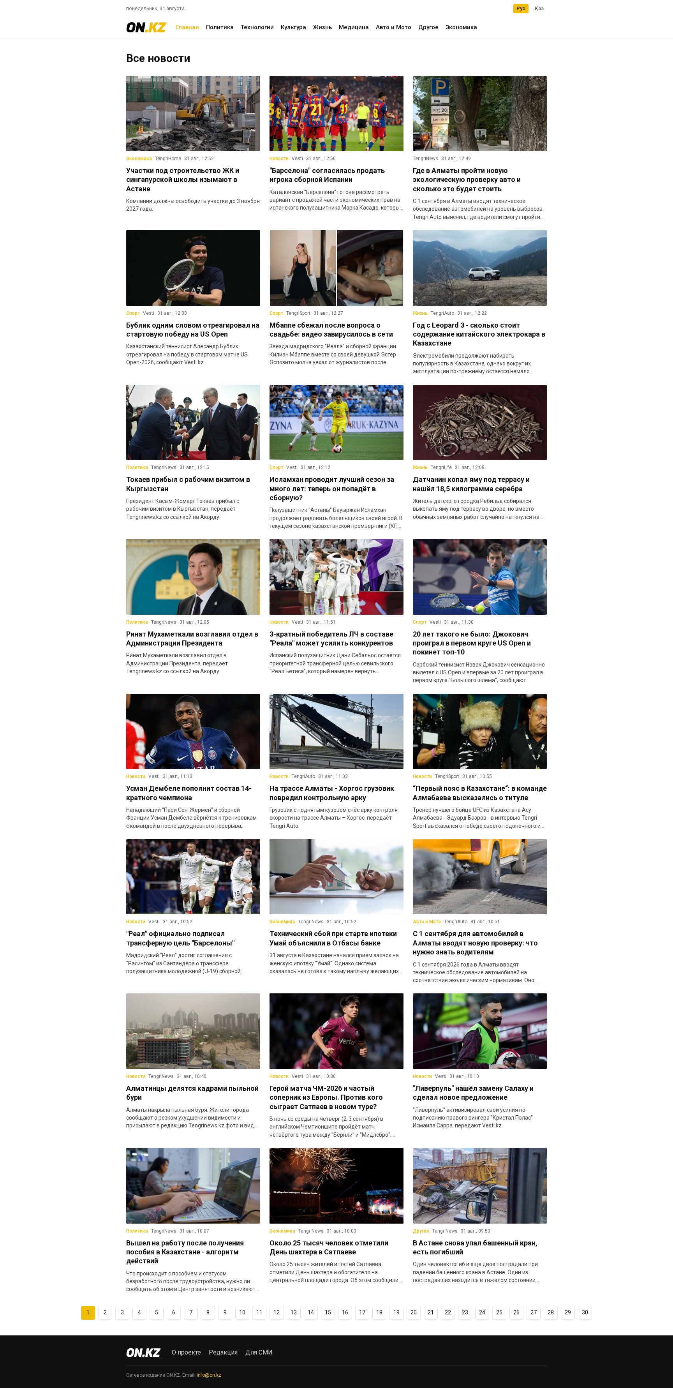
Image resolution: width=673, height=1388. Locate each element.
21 (431, 1312)
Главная (187, 27)
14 (311, 1312)
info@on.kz (209, 1375)
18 (379, 1312)
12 (276, 1312)
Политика (220, 27)
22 (448, 1312)
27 (533, 1312)
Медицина (354, 27)
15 (328, 1312)
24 (482, 1312)
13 (294, 1312)
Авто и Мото (393, 27)
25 (499, 1312)
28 (551, 1312)
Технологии (257, 27)
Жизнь (322, 27)
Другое (428, 27)
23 (465, 1312)
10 (242, 1312)
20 (413, 1312)
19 (396, 1312)
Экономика (461, 27)
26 (516, 1312)
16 (345, 1312)
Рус (520, 8)
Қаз (539, 8)
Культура (293, 27)
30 (585, 1312)
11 (259, 1312)
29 (568, 1312)
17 (362, 1312)
